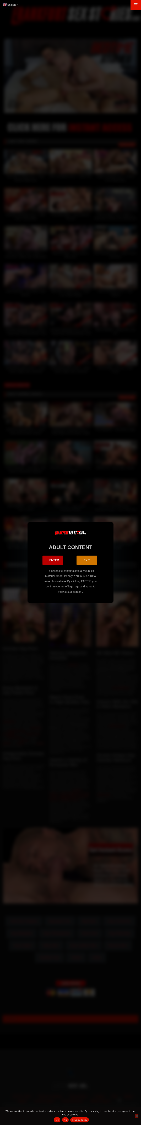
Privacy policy (79, 1119)
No (65, 1119)
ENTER (54, 560)
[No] (136, 1116)
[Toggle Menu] (136, 5)
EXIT (87, 560)
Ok (57, 1119)
